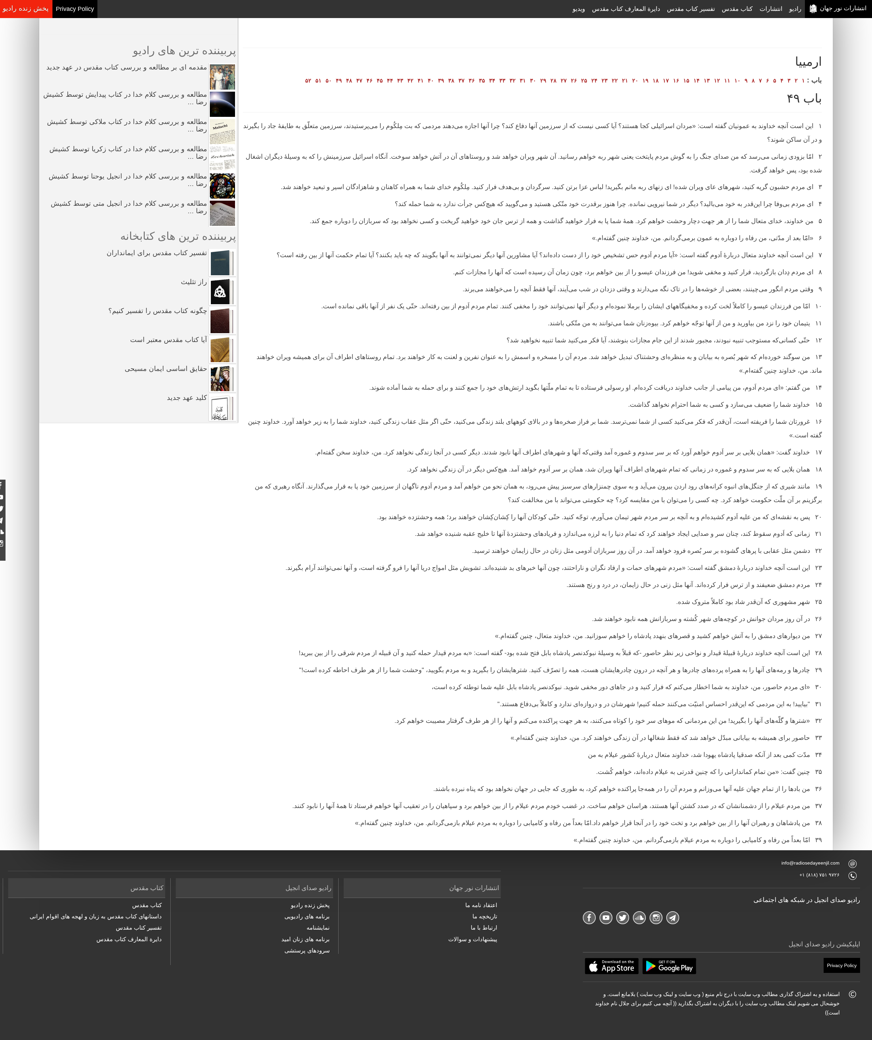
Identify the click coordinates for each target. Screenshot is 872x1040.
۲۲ (615, 80)
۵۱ (318, 80)
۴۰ (431, 80)
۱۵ (686, 80)
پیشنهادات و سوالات (472, 939)
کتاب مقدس (737, 8)
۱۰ (737, 80)
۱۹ (645, 80)
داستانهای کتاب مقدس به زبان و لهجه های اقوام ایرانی (96, 916)
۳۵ (482, 80)
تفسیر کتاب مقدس (691, 8)
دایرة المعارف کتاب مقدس (626, 8)
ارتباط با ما (484, 928)
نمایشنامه (318, 928)
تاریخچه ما (484, 916)
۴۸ (349, 80)
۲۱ (625, 80)
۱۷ (666, 80)
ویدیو (579, 8)
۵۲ (308, 80)
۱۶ (676, 80)
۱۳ (707, 80)
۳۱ (523, 80)
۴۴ (390, 80)
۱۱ (727, 80)
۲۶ (574, 80)
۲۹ (543, 80)
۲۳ (605, 80)
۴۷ (359, 80)
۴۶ (370, 80)
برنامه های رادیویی (306, 916)
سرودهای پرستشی (306, 950)
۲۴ (594, 80)
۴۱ (421, 80)
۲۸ (553, 80)
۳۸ (451, 80)
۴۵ (380, 80)
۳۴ (492, 80)
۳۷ (461, 80)
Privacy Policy (75, 8)
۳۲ (513, 80)
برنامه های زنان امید (305, 939)
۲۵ (584, 80)
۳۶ (472, 80)
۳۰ (533, 80)
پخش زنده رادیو (310, 905)
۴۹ (339, 80)
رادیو (795, 8)
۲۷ (564, 80)
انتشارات (771, 8)
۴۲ (410, 80)
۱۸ (656, 80)
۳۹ (441, 80)
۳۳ (502, 80)
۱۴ (697, 80)
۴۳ (400, 80)
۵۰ (329, 80)
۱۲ (717, 80)
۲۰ (635, 80)
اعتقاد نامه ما (481, 905)
